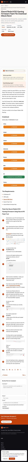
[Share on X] (7, 370)
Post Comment (5, 408)
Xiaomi (6, 5)
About (2, 445)
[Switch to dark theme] (11, 2)
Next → (24, 375)
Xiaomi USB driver (8, 199)
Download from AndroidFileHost (14, 177)
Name (4, 396)
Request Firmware (6, 421)
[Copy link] (20, 370)
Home (2, 5)
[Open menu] (26, 2)
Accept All (12, 458)
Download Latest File (9, 34)
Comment (4, 383)
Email (4, 400)
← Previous (4, 375)
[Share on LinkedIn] (12, 370)
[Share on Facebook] (10, 370)
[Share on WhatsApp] (15, 370)
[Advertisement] (14, 51)
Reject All (5, 458)
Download (14, 127)
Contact (2, 447)
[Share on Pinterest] (18, 370)
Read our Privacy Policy (13, 456)
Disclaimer (3, 449)
